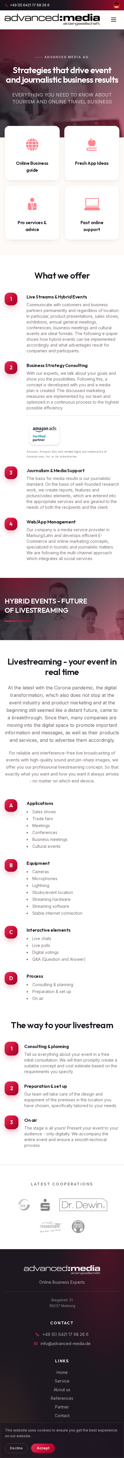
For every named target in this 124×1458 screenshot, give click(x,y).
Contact (62, 1415)
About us (62, 1389)
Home (62, 1372)
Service (62, 1380)
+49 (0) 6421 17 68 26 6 (65, 1334)
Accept (43, 1448)
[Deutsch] (116, 5)
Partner (62, 1406)
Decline (16, 1448)
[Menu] (113, 19)
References (62, 1398)
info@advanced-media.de (66, 1343)
